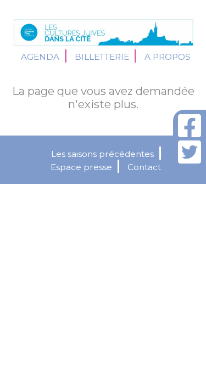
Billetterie (102, 57)
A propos (167, 57)
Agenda (40, 57)
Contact (144, 167)
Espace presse (81, 167)
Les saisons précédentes (102, 154)
